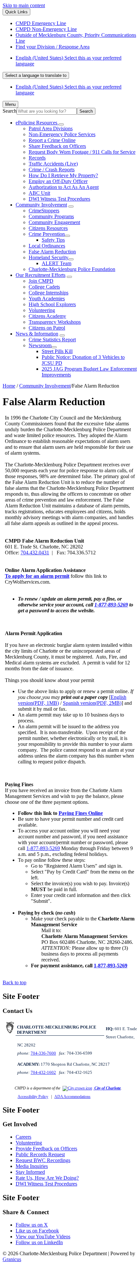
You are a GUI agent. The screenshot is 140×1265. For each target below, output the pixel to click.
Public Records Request (40, 1154)
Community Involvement (41, 204)
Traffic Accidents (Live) (53, 163)
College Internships (48, 292)
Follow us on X (32, 1225)
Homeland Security (48, 257)
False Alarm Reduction (52, 251)
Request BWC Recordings (43, 1160)
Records (37, 158)
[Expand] (61, 124)
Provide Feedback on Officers (46, 1148)
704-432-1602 (43, 1072)
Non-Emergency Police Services (62, 134)
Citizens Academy (47, 316)
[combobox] (36, 75)
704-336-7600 (43, 1053)
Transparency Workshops (55, 322)
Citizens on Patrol (47, 328)
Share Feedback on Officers (57, 146)
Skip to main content (24, 5)
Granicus (12, 1259)
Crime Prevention (47, 234)
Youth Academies (47, 298)
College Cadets (44, 287)
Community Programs (51, 216)
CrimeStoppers (44, 210)
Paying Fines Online (81, 813)
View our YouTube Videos (43, 1236)
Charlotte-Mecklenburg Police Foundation (72, 269)
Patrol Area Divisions (51, 128)
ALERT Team (56, 263)
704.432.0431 (35, 552)
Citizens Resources (48, 228)
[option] (76, 61)
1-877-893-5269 (111, 604)
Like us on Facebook (37, 1230)
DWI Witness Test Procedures (59, 199)
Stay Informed (30, 1172)
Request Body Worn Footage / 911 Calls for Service (82, 152)
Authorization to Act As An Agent (64, 187)
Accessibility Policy (33, 1096)
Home (9, 386)
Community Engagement (54, 222)
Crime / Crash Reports (52, 169)
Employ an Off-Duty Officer (58, 181)
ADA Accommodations (72, 1096)
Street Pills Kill (57, 351)
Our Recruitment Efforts (40, 275)
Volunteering (42, 310)
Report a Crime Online (52, 140)
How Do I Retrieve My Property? (63, 175)
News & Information (37, 333)
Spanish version (92, 703)
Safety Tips (53, 240)
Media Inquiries (32, 1166)
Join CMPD (41, 281)
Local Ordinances (47, 246)
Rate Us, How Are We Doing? (47, 1178)
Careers (23, 1137)
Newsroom (40, 345)
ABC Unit (39, 193)
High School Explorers (52, 304)
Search (10, 111)
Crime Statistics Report (52, 339)
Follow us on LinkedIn (39, 1242)
